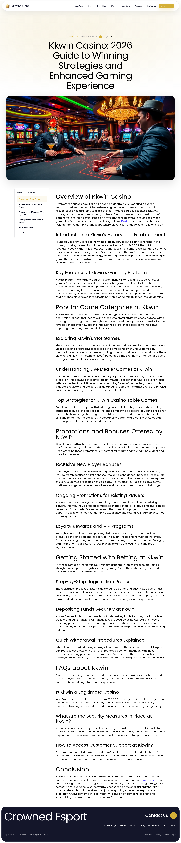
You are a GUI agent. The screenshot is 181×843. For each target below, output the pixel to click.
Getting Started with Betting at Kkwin (31, 221)
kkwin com (147, 780)
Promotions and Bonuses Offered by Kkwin (32, 213)
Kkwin (124, 221)
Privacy (158, 834)
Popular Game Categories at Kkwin (30, 205)
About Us (148, 834)
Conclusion (23, 233)
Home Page (110, 825)
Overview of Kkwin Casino (29, 199)
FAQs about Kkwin (26, 227)
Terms (166, 834)
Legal (174, 834)
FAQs (133, 825)
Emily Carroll (107, 37)
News (123, 825)
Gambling (73, 37)
